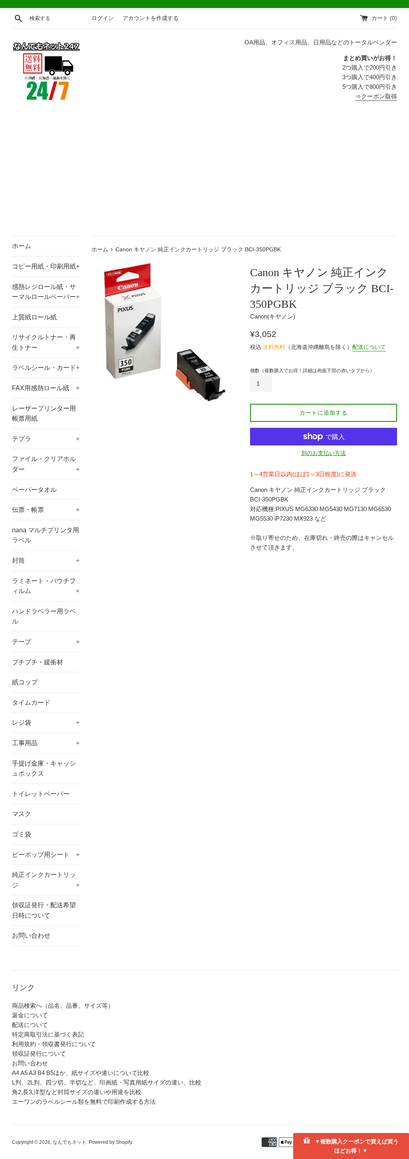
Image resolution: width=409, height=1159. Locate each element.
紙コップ (25, 682)
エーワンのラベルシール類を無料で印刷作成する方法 (84, 1101)
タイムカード (31, 702)
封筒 (45, 560)
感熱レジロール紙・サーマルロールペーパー (45, 292)
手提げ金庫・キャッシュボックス (44, 768)
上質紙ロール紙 (34, 317)
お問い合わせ (31, 935)
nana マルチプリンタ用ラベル (45, 535)
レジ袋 (45, 722)
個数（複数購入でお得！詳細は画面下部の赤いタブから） (312, 370)
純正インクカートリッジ (45, 879)
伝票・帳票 (45, 509)
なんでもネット (69, 1142)
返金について (30, 1015)
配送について (369, 347)
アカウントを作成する (151, 18)
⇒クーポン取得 (376, 96)
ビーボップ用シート (45, 854)
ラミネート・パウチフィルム (45, 586)
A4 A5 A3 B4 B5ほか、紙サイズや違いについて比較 (80, 1072)
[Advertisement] (204, 176)
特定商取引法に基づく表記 (48, 1034)
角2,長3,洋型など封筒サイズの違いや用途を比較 (76, 1092)
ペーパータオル (34, 489)
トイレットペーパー (40, 793)
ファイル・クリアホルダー (45, 464)
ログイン (102, 18)
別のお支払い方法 (323, 453)
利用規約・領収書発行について (54, 1044)
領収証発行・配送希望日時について (44, 910)
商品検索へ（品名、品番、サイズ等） (63, 1005)
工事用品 (45, 743)
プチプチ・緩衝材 (37, 662)
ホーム (21, 246)
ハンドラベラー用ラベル (44, 616)
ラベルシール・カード (45, 367)
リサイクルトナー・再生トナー (45, 342)
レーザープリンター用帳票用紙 (44, 413)
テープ (45, 641)
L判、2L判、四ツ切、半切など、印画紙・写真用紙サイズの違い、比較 (106, 1082)
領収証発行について (39, 1053)
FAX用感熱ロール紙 (45, 388)
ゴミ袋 (21, 834)
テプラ (45, 438)
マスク (21, 813)
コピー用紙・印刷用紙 (45, 266)
